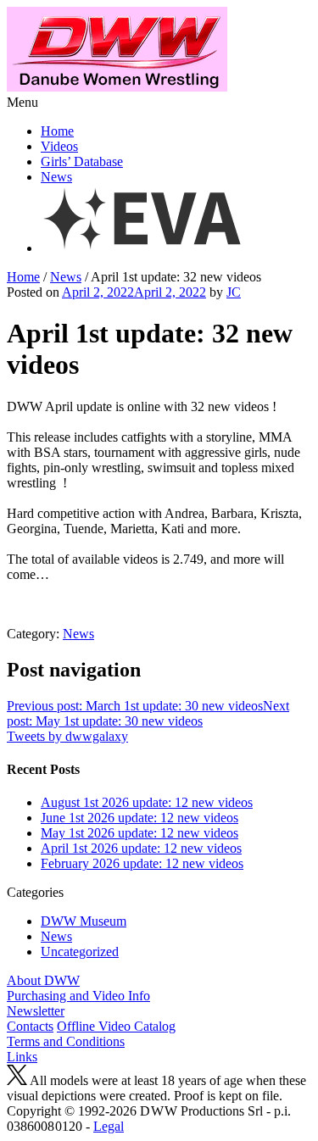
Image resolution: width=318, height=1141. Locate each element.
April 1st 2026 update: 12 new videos (141, 848)
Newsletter (35, 1011)
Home (57, 131)
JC (233, 292)
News (56, 177)
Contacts (30, 1026)
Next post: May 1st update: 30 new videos (148, 713)
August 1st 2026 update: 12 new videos (147, 802)
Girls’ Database (82, 161)
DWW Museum (83, 921)
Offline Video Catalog (116, 1026)
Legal (108, 1126)
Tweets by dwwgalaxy (67, 736)
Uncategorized (80, 951)
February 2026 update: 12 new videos (142, 863)
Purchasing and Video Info (78, 995)
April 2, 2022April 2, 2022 (134, 292)
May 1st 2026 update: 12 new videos (139, 833)
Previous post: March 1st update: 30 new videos (135, 706)
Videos (59, 146)
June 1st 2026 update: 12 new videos (139, 817)
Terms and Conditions (66, 1041)
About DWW (43, 980)
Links (22, 1056)
